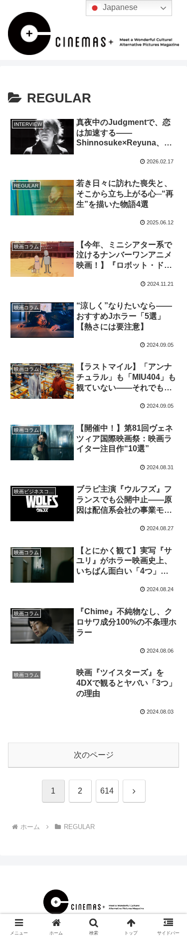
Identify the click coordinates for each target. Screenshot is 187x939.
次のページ (94, 755)
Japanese (119, 7)
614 (107, 791)
